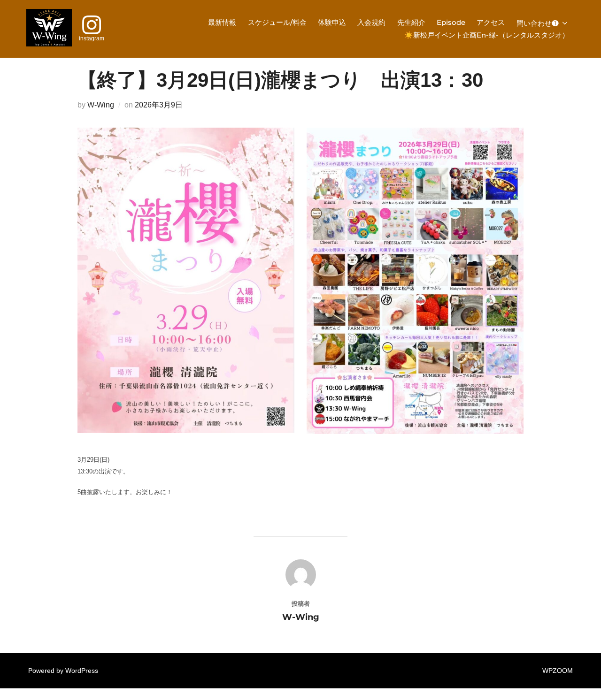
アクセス (491, 22)
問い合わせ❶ (537, 23)
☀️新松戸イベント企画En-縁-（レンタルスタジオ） (486, 35)
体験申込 (332, 22)
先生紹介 (411, 22)
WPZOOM (557, 670)
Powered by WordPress (63, 670)
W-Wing (100, 105)
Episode (451, 22)
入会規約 (371, 22)
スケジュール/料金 (277, 22)
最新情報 (222, 22)
